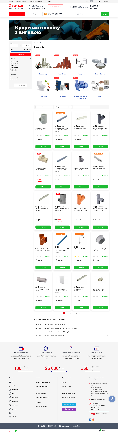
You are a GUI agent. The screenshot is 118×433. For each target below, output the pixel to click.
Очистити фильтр (20, 85)
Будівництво (15, 389)
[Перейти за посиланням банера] (59, 30)
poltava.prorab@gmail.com (38, 8)
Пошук (105, 14)
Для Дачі (14, 409)
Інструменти (15, 405)
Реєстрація (106, 1)
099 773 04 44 (95, 407)
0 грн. (11, 49)
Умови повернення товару (36, 1)
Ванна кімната (15, 67)
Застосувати (20, 54)
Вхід (99, 1)
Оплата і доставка (21, 1)
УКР (91, 1)
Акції (13, 385)
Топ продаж (14, 79)
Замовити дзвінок (55, 7)
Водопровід (14, 61)
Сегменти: (13, 75)
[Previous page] (60, 313)
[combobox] (44, 107)
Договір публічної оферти (68, 397)
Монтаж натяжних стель (42, 386)
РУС (87, 1)
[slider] (10, 51)
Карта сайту (65, 401)
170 (79, 313)
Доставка (38, 14)
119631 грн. (27, 49)
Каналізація (14, 63)
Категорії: (13, 58)
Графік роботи (76, 6)
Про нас (11, 1)
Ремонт (14, 393)
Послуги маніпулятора (41, 406)
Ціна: (11, 43)
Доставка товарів (40, 390)
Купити (44, 146)
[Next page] (82, 313)
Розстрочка (65, 390)
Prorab (36, 43)
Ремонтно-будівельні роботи (43, 382)
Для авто (14, 416)
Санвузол (14, 69)
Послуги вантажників (41, 393)
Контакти (48, 1)
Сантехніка (15, 397)
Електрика (15, 401)
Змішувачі (14, 65)
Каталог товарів (17, 14)
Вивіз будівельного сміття (42, 397)
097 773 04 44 (95, 410)
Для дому (14, 412)
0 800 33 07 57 (35, 5)
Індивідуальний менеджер (42, 409)
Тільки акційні (15, 78)
